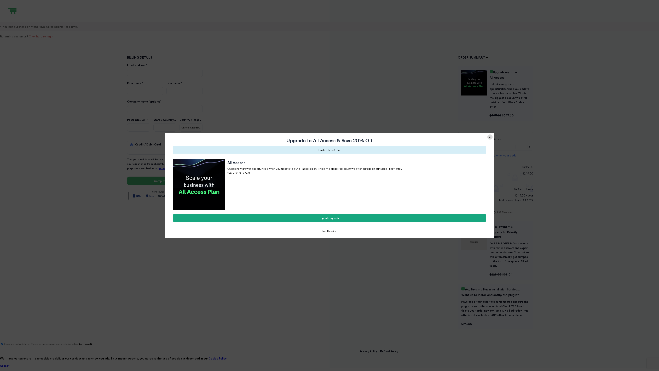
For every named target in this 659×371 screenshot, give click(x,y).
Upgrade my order (329, 217)
